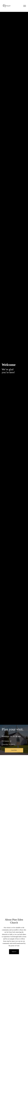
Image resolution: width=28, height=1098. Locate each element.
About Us (14, 951)
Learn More (14, 750)
